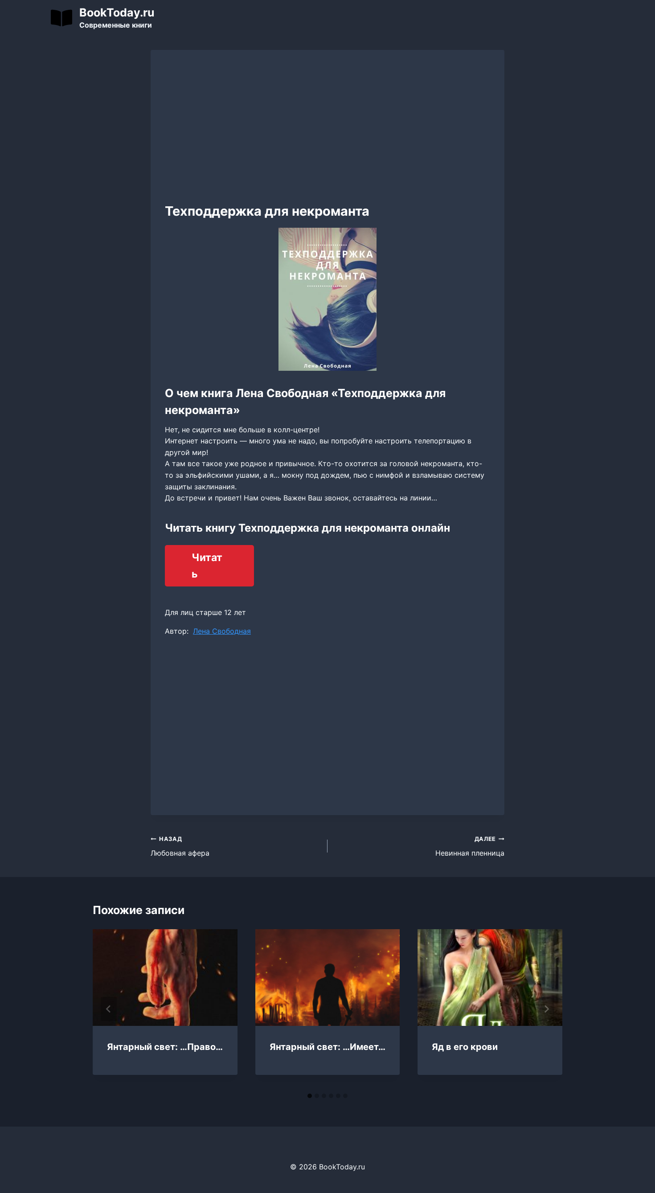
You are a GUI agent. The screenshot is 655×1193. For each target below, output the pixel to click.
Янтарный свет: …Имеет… (327, 1046)
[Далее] (546, 1009)
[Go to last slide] (109, 1009)
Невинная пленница (469, 847)
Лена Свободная (222, 631)
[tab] (309, 1096)
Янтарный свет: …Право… (165, 1046)
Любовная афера (180, 847)
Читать (207, 565)
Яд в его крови (465, 1046)
